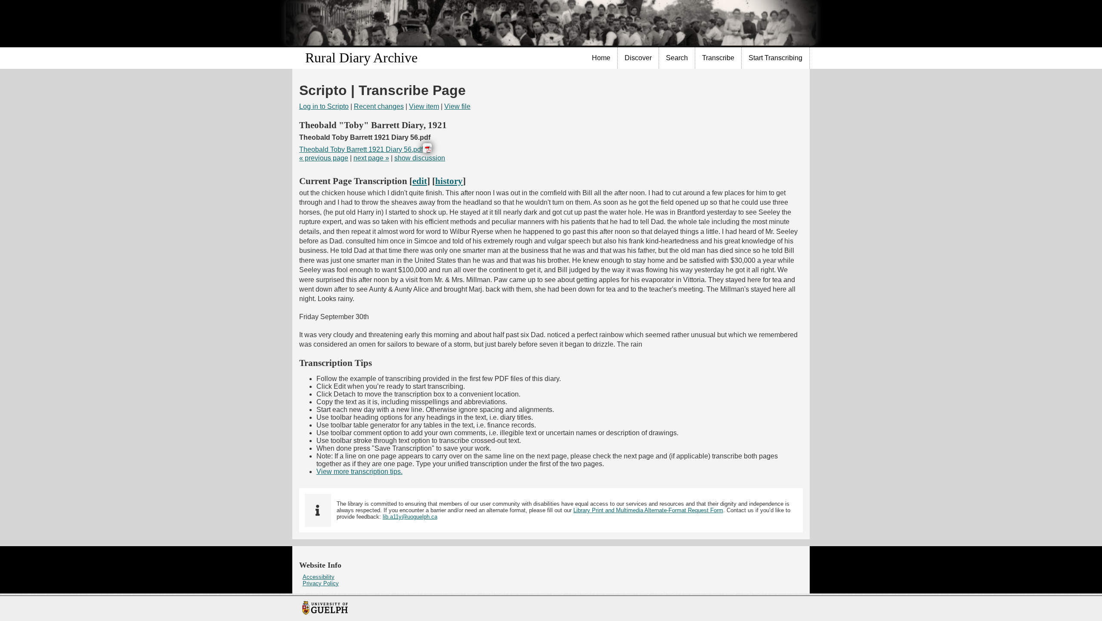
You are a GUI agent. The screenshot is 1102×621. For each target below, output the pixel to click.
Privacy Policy (321, 583)
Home (601, 57)
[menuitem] (601, 58)
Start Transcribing (775, 57)
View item (424, 106)
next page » (371, 158)
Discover (638, 57)
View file (457, 106)
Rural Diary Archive (361, 57)
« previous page (323, 158)
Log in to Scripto (324, 106)
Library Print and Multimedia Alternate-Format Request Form (648, 510)
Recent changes (379, 106)
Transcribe (718, 57)
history (449, 181)
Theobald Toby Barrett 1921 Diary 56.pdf (361, 149)
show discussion (419, 158)
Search (677, 57)
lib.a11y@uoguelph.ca (410, 516)
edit (419, 181)
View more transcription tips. (359, 471)
